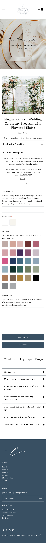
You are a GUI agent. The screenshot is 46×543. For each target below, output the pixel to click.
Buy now (23, 344)
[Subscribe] (40, 498)
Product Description (13, 152)
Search (4, 467)
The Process (9, 372)
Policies (5, 469)
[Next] (40, 94)
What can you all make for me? (19, 417)
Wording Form (7, 515)
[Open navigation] (4, 9)
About (4, 480)
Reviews (5, 518)
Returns (5, 472)
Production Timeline (13, 144)
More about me (8, 478)
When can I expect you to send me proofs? (21, 388)
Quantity (23, 179)
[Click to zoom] (40, 79)
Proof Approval (8, 510)
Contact (5, 475)
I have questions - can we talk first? (21, 424)
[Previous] (6, 94)
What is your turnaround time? (19, 379)
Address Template (9, 512)
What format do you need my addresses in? (18, 398)
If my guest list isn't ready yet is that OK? (22, 408)
